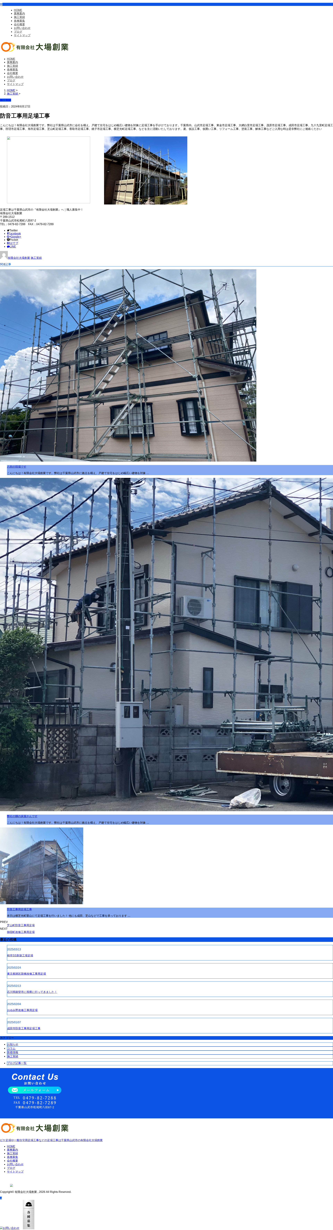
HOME (18, 10)
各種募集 (19, 20)
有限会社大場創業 (19, 257)
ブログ (18, 31)
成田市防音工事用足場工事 (23, 1028)
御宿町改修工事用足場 (21, 932)
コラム (11, 1048)
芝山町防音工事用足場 (21, 925)
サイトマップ (22, 35)
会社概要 (19, 24)
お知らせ (12, 1044)
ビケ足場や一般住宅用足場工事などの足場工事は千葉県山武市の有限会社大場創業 (51, 1140)
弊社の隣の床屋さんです (22, 816)
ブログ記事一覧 (17, 1063)
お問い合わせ (22, 28)
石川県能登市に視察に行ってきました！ (32, 991)
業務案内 (19, 13)
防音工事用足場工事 (19, 909)
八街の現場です (16, 466)
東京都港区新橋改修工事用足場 (26, 973)
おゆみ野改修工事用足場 (22, 1010)
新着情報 (12, 1052)
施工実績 (19, 17)
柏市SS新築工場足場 (20, 955)
